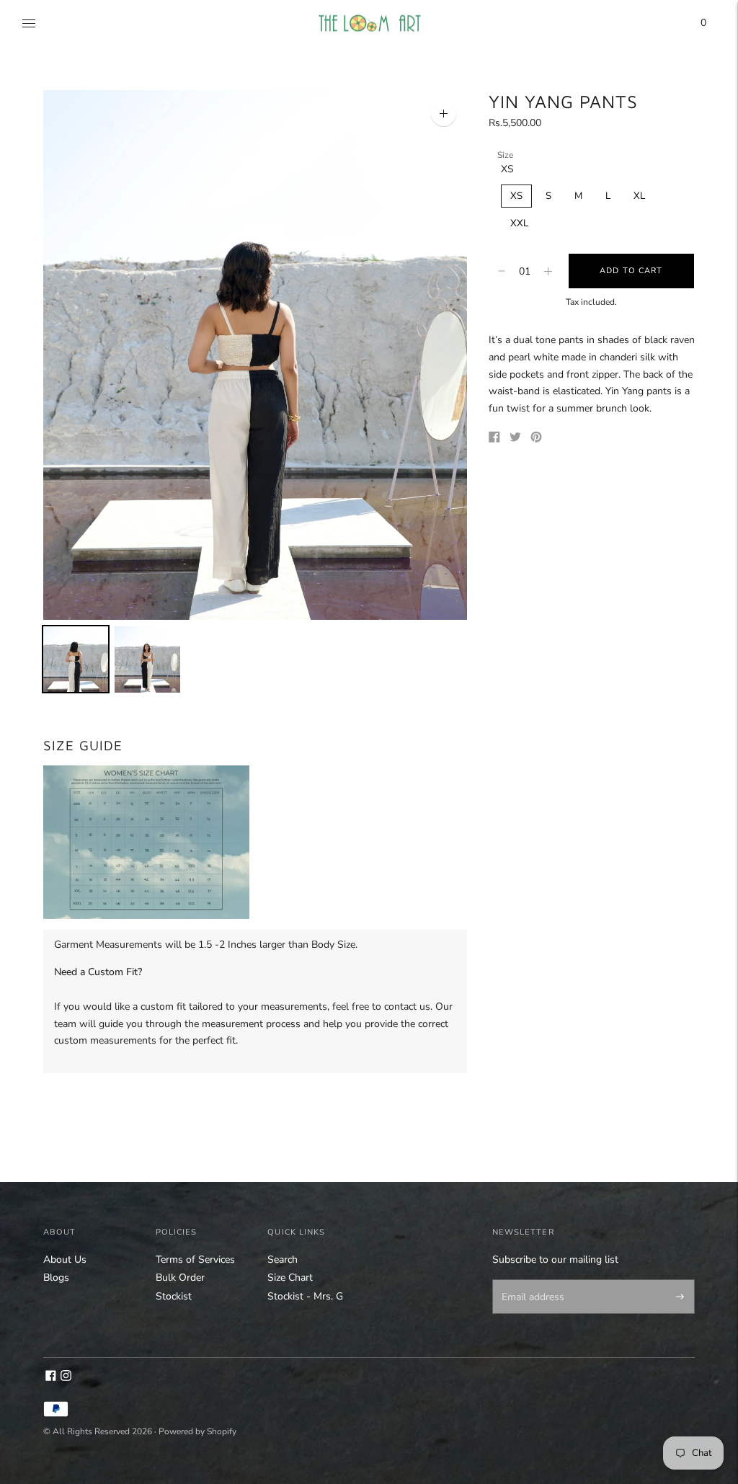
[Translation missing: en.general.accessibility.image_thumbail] (75, 659)
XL (639, 196)
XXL (519, 223)
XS (516, 196)
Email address (530, 1281)
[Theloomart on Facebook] (50, 1378)
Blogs (56, 1277)
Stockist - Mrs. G (305, 1296)
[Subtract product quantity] (548, 271)
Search (282, 1259)
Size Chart (290, 1277)
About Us (64, 1259)
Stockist (174, 1296)
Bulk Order (180, 1277)
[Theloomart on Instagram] (66, 1378)
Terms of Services (195, 1259)
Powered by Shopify (197, 1431)
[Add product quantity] (501, 271)
